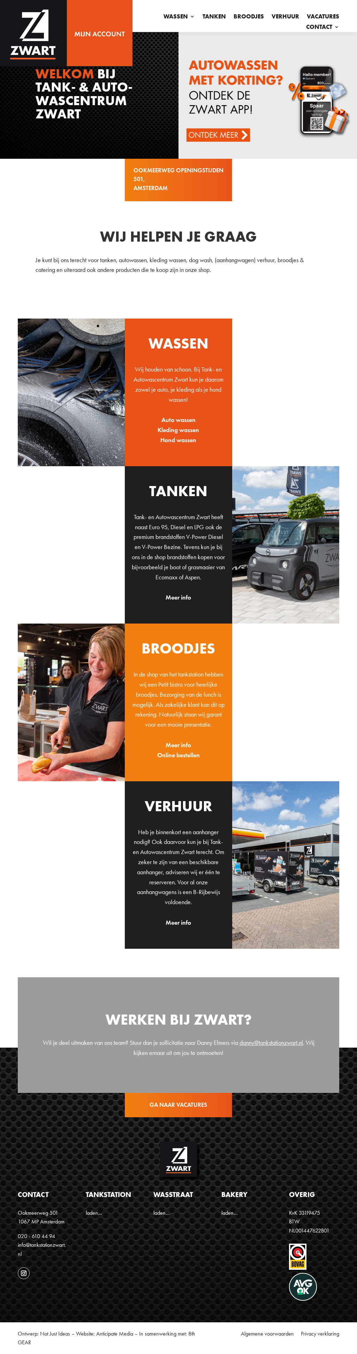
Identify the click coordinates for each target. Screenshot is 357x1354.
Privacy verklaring (320, 1333)
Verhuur (285, 17)
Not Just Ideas (55, 1333)
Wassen (176, 17)
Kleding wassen (178, 430)
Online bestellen (178, 755)
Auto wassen (178, 420)
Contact (319, 27)
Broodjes (249, 17)
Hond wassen (178, 440)
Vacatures (323, 17)
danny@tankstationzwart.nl (271, 1043)
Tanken (214, 17)
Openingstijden (199, 170)
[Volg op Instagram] (24, 1273)
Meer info (178, 597)
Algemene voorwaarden (267, 1333)
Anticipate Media (114, 1333)
